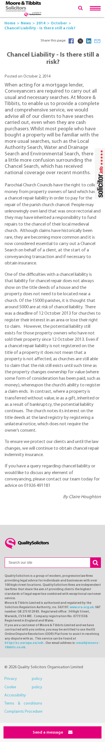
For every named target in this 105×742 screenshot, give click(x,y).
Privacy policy (23, 679)
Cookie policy (23, 687)
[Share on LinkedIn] (88, 41)
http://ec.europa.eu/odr (24, 643)
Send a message (48, 732)
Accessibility (15, 695)
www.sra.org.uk (82, 607)
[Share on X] (80, 41)
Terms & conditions (23, 703)
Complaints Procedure (23, 711)
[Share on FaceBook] (71, 41)
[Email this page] (97, 41)
